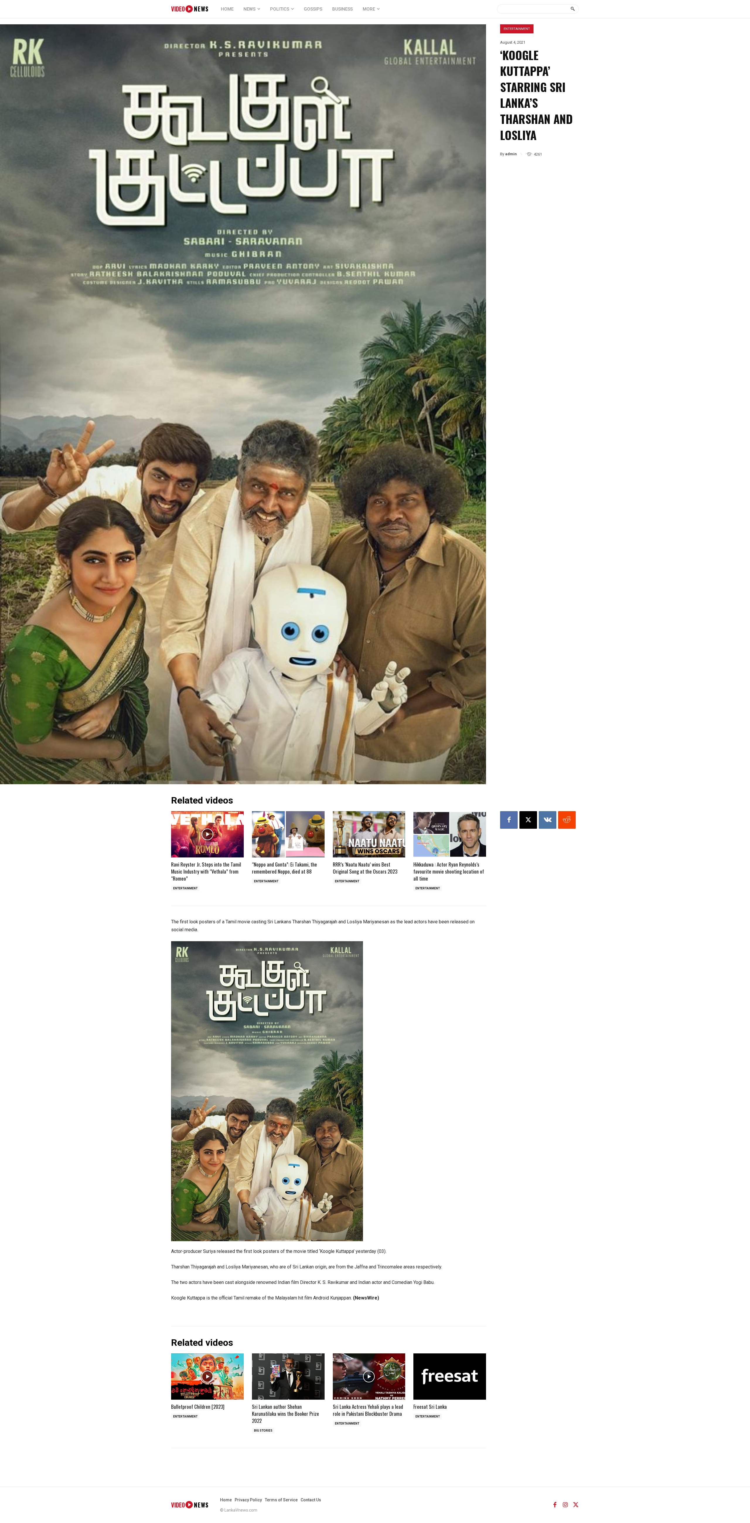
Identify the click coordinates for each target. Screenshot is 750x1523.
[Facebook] (509, 820)
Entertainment (517, 29)
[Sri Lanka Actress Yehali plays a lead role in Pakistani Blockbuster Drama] (369, 1376)
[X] (528, 820)
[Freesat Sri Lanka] (449, 1376)
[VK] (547, 820)
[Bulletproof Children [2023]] (207, 1376)
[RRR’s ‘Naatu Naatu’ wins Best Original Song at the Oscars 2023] (369, 834)
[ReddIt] (567, 820)
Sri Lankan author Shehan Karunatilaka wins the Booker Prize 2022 (285, 1413)
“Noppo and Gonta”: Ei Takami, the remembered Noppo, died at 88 (284, 868)
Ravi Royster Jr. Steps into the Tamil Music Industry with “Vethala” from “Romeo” (206, 871)
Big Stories (263, 1430)
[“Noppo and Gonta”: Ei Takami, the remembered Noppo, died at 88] (288, 834)
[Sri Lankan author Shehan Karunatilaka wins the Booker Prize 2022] (288, 1376)
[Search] (572, 9)
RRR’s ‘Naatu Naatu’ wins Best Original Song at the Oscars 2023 (365, 868)
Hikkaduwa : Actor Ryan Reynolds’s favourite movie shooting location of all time (448, 871)
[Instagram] (565, 1505)
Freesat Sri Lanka (430, 1406)
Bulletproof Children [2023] (197, 1406)
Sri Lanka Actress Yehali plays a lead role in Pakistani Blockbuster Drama (368, 1410)
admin (511, 154)
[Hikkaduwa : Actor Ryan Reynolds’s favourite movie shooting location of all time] (449, 834)
